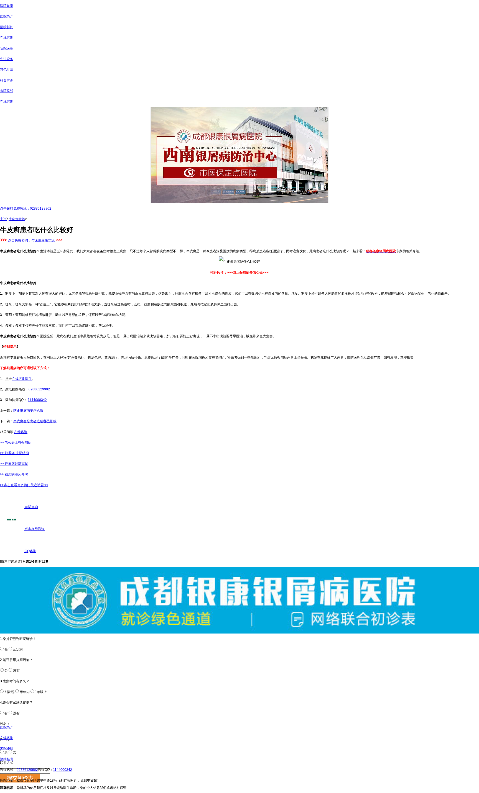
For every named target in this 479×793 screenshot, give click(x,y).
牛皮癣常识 (17, 219)
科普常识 (6, 80)
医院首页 (6, 6)
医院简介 (6, 16)
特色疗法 (6, 69)
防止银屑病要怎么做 (28, 411)
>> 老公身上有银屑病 (15, 442)
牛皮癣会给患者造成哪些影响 (35, 421)
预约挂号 (6, 759)
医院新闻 (6, 27)
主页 (3, 219)
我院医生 (6, 48)
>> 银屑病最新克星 (14, 464)
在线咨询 (6, 38)
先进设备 (6, 59)
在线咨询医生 (22, 379)
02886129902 (39, 389)
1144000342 (37, 400)
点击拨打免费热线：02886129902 (25, 208)
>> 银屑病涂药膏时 (14, 474)
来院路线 (6, 91)
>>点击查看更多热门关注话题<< (24, 485)
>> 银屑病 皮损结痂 (14, 453)
